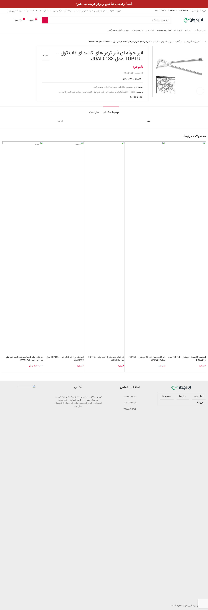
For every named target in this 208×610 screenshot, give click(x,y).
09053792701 (130, 409)
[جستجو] (45, 20)
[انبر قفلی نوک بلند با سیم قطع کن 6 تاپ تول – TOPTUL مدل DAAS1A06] (22, 248)
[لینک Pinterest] (121, 97)
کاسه (69, 92)
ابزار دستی (114, 92)
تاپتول (90, 92)
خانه (204, 41)
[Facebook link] (128, 97)
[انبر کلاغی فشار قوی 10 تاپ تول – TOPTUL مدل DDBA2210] (145, 248)
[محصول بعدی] (4, 41)
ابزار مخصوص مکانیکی (163, 41)
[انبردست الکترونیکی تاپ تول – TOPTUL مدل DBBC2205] (185, 248)
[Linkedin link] (118, 97)
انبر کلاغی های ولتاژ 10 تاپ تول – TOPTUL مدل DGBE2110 (106, 359)
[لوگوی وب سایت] (193, 20)
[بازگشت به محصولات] (7, 41)
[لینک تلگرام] (115, 97)
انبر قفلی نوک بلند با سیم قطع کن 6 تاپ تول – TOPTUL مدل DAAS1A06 (24, 359)
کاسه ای (62, 92)
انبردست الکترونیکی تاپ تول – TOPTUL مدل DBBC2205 (187, 359)
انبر (106, 92)
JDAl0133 (124, 92)
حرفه (79, 92)
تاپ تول (96, 92)
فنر (74, 92)
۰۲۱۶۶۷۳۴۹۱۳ (183, 11)
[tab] (111, 111)
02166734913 (129, 397)
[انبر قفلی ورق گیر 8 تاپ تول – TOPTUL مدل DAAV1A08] (63, 248)
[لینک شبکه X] (125, 97)
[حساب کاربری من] (3, 20)
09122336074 (129, 403)
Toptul (132, 92)
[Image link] (181, 387)
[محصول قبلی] (10, 41)
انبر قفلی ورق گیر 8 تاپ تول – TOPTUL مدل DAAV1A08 (65, 359)
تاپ (102, 92)
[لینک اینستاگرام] (4, 11)
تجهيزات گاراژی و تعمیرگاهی (187, 41)
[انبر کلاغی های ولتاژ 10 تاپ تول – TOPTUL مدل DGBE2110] (104, 248)
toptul (45, 55)
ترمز (84, 92)
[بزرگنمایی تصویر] (200, 91)
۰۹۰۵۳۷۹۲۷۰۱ (172, 11)
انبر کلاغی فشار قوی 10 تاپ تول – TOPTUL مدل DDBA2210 (147, 359)
